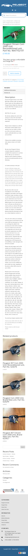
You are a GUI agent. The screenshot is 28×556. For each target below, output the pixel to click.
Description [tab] (7, 87)
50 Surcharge (20, 79)
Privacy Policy (4, 520)
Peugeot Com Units (5, 502)
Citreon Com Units (5, 509)
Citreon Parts (4, 507)
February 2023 (6, 473)
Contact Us (3, 524)
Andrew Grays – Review (8, 460)
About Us (3, 515)
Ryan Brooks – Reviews (8, 456)
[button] (23, 28)
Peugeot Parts (4, 505)
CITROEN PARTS (9, 21)
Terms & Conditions (5, 522)
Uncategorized (6, 482)
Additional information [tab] (10, 90)
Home (4, 21)
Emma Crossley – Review (9, 458)
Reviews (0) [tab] (7, 92)
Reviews (5, 480)
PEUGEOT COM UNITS (19, 81)
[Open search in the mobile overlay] (14, 15)
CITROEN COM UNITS (8, 81)
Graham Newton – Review (9, 454)
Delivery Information (5, 518)
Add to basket (14, 73)
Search (22, 447)
